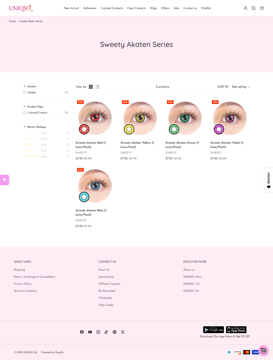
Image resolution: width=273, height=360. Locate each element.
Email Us (104, 269)
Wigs (153, 8)
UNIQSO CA (191, 284)
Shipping (19, 269)
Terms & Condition (25, 291)
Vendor (31, 86)
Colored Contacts (112, 8)
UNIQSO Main (192, 277)
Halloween (89, 8)
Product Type (35, 106)
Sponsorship (106, 277)
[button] (263, 350)
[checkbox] (46, 92)
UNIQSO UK (30, 352)
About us (188, 269)
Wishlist (206, 8)
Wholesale (105, 298)
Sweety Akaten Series (31, 21)
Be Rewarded (107, 291)
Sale (176, 8)
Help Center (106, 305)
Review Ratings (36, 127)
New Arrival (71, 8)
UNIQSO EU (191, 291)
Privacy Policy (22, 284)
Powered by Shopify (52, 352)
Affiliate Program (109, 284)
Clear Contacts (136, 8)
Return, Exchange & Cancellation (34, 277)
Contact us (190, 8)
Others (165, 8)
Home (12, 21)
